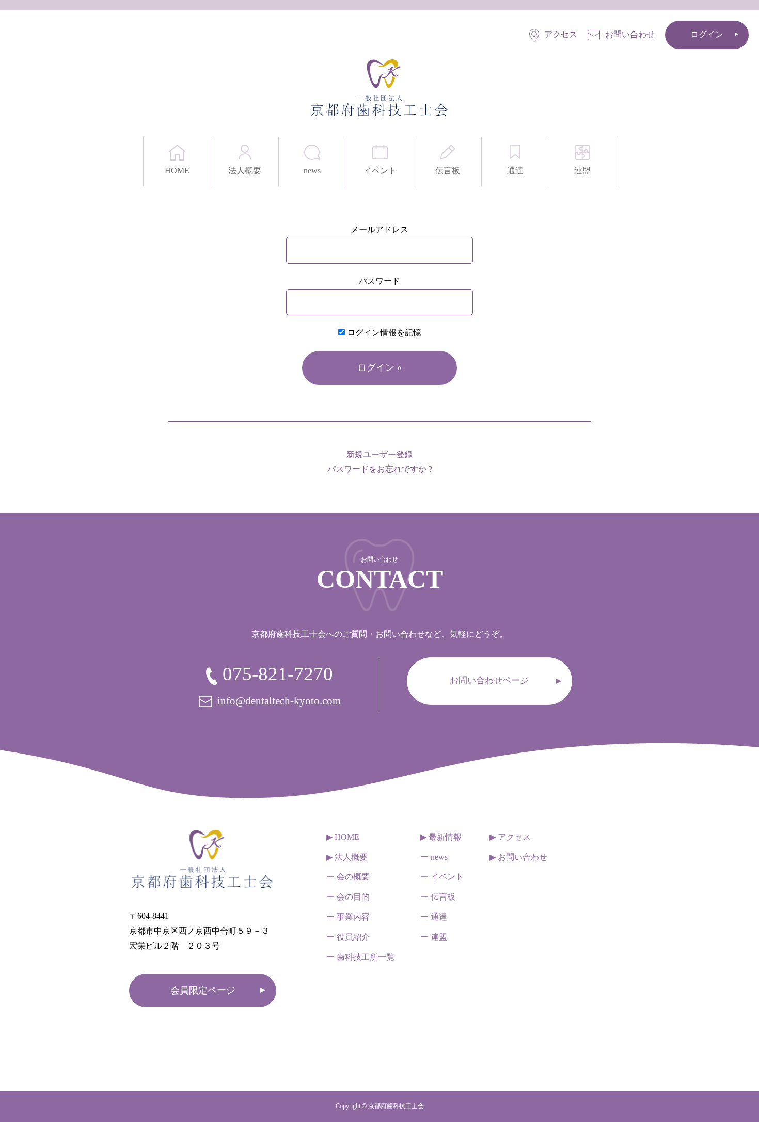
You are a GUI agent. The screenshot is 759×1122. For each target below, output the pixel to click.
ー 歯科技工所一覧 (360, 957)
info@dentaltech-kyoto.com (279, 701)
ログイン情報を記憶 (383, 332)
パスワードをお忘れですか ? (379, 468)
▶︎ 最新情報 (441, 836)
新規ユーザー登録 (379, 454)
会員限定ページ (202, 990)
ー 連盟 (433, 937)
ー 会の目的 (348, 896)
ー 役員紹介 (348, 937)
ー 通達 (433, 916)
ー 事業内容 (348, 916)
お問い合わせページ (489, 680)
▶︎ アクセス (510, 836)
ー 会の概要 (348, 876)
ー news (434, 857)
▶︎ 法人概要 (347, 857)
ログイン (706, 34)
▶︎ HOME (342, 836)
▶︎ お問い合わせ (518, 857)
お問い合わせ (630, 34)
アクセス (560, 34)
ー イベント (442, 876)
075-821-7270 (278, 673)
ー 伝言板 (437, 896)
